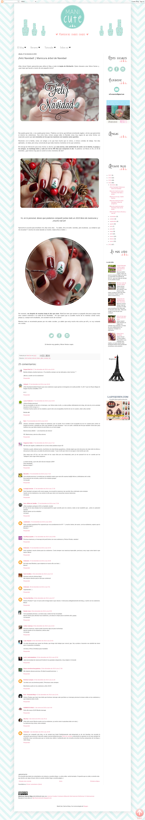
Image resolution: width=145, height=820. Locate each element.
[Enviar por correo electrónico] (41, 356)
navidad (46, 358)
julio (111, 226)
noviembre (113, 216)
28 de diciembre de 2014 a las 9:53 (41, 611)
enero (112, 241)
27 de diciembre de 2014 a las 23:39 (40, 561)
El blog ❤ (21, 48)
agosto (112, 224)
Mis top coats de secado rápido (121, 283)
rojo (50, 358)
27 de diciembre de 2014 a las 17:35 (44, 488)
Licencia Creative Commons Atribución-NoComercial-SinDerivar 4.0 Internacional (70, 796)
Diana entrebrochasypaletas (32, 668)
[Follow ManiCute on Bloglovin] (117, 381)
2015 (110, 180)
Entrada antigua (95, 781)
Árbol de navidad (67, 736)
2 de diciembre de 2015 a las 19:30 (40, 732)
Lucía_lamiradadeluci (29, 657)
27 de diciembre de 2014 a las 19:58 (44, 536)
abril (111, 234)
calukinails (26, 522)
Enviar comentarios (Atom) (34, 784)
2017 (110, 175)
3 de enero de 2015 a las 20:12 (38, 719)
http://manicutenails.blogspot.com (41, 798)
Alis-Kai (25, 719)
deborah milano (36, 358)
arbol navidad (28, 358)
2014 (110, 183)
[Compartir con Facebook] (47, 356)
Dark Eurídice (27, 574)
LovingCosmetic (28, 488)
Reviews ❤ (35, 48)
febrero (112, 239)
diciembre (113, 185)
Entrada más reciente (25, 781)
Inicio (60, 781)
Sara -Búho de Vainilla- (30, 503)
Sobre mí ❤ (65, 48)
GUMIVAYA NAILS (28, 707)
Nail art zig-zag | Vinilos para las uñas (121, 317)
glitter (42, 358)
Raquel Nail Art (28, 369)
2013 (110, 244)
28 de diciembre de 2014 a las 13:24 (43, 626)
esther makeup (28, 626)
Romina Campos (28, 680)
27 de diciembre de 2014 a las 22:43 (40, 548)
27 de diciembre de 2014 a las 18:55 (41, 522)
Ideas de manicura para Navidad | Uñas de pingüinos (116, 202)
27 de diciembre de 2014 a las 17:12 (43, 443)
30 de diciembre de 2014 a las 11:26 (44, 680)
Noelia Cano (27, 611)
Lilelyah (25, 384)
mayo (111, 231)
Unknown (26, 548)
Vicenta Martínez (28, 598)
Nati (24, 421)
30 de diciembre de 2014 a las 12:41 (47, 694)
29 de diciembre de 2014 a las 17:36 (51, 668)
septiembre (113, 221)
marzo (112, 236)
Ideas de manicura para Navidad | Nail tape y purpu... (116, 192)
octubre (112, 219)
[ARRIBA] (139, 814)
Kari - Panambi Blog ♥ (30, 694)
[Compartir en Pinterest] (49, 356)
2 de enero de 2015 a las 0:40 (43, 707)
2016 (110, 178)
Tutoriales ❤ (50, 48)
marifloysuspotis (28, 536)
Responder (26, 378)
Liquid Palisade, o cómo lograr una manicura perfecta (121, 268)
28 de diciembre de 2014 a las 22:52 (47, 657)
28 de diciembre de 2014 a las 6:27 (44, 598)
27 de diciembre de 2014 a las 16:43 (44, 401)
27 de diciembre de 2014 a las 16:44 (37, 421)
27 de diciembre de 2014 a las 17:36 (48, 503)
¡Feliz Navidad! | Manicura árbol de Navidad (117, 187)
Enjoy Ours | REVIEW (120, 334)
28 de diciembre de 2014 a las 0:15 (42, 574)
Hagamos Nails (28, 443)
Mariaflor (26, 474)
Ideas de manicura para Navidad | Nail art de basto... (116, 208)
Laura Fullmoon (28, 401)
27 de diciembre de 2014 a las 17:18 (40, 474)
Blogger (85, 806)
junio (111, 229)
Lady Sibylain (27, 640)
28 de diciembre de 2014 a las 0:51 (40, 587)
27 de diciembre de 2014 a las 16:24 (43, 369)
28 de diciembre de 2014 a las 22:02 (42, 640)
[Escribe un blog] (43, 356)
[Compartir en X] (45, 356)
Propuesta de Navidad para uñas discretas (121, 300)
